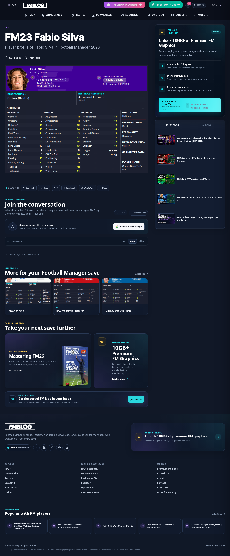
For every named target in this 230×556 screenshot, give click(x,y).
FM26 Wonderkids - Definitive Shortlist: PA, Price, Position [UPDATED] (199, 140)
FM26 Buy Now (166, 4)
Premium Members (124, 4)
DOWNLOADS (104, 14)
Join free (135, 399)
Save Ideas (11, 487)
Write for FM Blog (166, 492)
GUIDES (180, 14)
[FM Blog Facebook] (52, 447)
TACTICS (80, 14)
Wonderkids (11, 473)
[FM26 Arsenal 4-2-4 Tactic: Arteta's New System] (166, 159)
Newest (132, 241)
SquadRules (87, 487)
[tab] (172, 125)
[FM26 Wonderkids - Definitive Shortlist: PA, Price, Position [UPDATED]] (166, 140)
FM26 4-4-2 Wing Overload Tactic (193, 179)
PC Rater (86, 482)
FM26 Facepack (89, 468)
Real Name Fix (89, 478)
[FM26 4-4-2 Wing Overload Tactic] (166, 179)
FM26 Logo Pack (89, 473)
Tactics (9, 478)
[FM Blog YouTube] (59, 447)
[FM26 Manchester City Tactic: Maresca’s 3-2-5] (166, 199)
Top (124, 241)
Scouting (10, 482)
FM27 (31, 14)
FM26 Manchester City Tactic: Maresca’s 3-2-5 (199, 199)
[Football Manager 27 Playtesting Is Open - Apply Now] (166, 218)
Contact (161, 482)
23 (16, 27)
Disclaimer (220, 545)
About (160, 478)
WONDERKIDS (54, 14)
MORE (201, 14)
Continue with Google (131, 226)
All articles (140, 273)
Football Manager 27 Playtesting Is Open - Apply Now (198, 219)
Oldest (141, 241)
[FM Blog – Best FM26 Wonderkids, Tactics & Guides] (35, 5)
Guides (8, 492)
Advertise (162, 487)
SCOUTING (131, 14)
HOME (7, 27)
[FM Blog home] (65, 426)
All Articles (163, 473)
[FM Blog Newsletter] (67, 447)
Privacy (209, 545)
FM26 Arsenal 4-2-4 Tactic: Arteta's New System (197, 159)
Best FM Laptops (90, 492)
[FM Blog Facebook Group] (44, 447)
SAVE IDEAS (158, 14)
